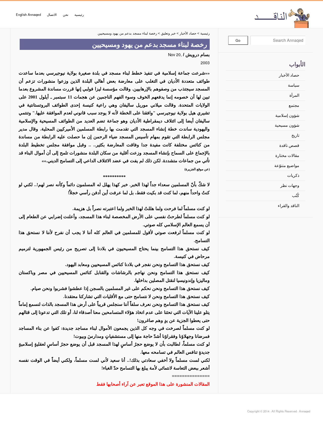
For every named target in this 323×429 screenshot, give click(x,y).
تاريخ (295, 135)
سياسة (293, 85)
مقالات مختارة (287, 155)
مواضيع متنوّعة (286, 165)
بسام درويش (197, 54)
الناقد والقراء (288, 206)
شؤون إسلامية (287, 115)
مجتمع (294, 105)
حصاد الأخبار (289, 75)
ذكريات (293, 175)
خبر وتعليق (168, 33)
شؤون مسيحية (287, 125)
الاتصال (52, 14)
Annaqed (254, 17)
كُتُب (295, 195)
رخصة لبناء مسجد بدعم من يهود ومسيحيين (127, 33)
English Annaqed (28, 14)
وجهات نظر (289, 185)
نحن (65, 14)
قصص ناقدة (289, 145)
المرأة (294, 95)
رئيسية (79, 14)
